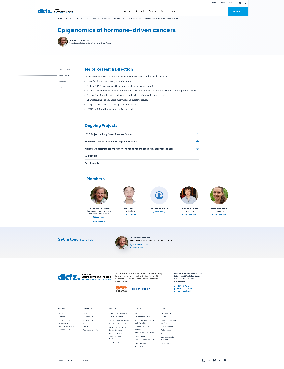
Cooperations (114, 342)
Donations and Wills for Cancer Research (66, 327)
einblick (164, 333)
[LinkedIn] (209, 360)
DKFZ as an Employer (142, 316)
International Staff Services (145, 332)
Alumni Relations (141, 347)
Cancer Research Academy (145, 339)
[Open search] (244, 2)
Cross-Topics (88, 320)
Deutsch (214, 2)
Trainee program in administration (142, 327)
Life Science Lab (141, 343)
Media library (166, 343)
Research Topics (89, 313)
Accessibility (83, 360)
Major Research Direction (68, 69)
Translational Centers (91, 330)
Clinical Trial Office (116, 316)
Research (87, 308)
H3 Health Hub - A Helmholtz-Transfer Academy (116, 336)
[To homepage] (56, 11)
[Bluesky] (214, 360)
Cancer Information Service (119, 320)
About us (61, 308)
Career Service (140, 336)
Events (163, 316)
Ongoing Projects (65, 75)
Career (138, 308)
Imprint (60, 360)
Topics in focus (166, 330)
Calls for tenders (167, 326)
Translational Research (117, 324)
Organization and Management (64, 321)
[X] (219, 360)
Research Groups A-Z (91, 316)
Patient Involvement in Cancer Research (117, 328)
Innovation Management (118, 313)
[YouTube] (225, 360)
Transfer (112, 308)
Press (231, 2)
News (163, 308)
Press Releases (166, 313)
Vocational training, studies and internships (145, 321)
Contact (223, 2)
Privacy (71, 360)
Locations (61, 316)
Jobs (136, 313)
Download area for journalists (167, 338)
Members (64, 81)
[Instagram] (203, 360)
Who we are (62, 313)
